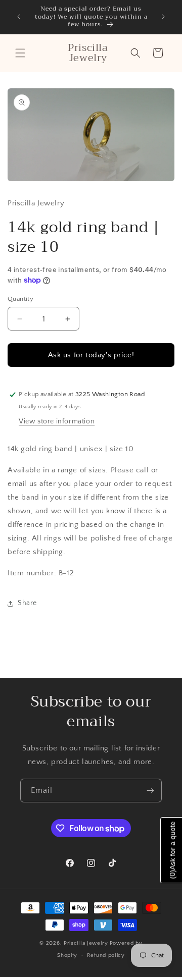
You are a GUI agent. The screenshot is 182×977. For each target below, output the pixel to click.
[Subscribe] (150, 790)
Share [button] (27, 603)
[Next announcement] (163, 17)
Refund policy (106, 955)
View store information (57, 421)
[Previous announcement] (19, 17)
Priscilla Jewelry (86, 943)
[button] (20, 53)
